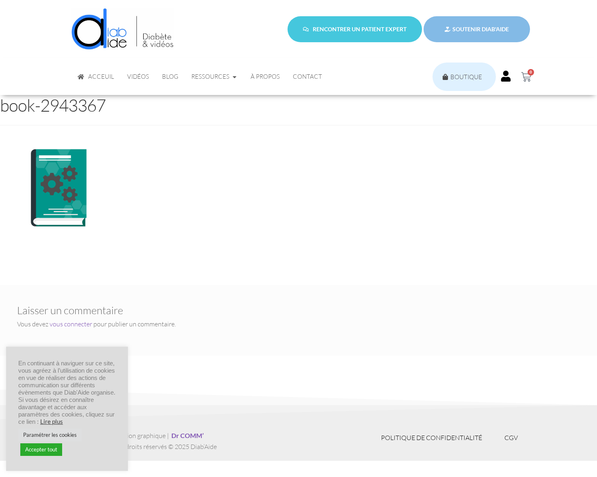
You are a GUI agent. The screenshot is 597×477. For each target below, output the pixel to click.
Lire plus (51, 421)
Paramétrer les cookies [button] (50, 435)
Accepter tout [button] (41, 449)
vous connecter (71, 324)
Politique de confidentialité (431, 438)
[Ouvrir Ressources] (234, 77)
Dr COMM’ (187, 435)
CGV (511, 438)
